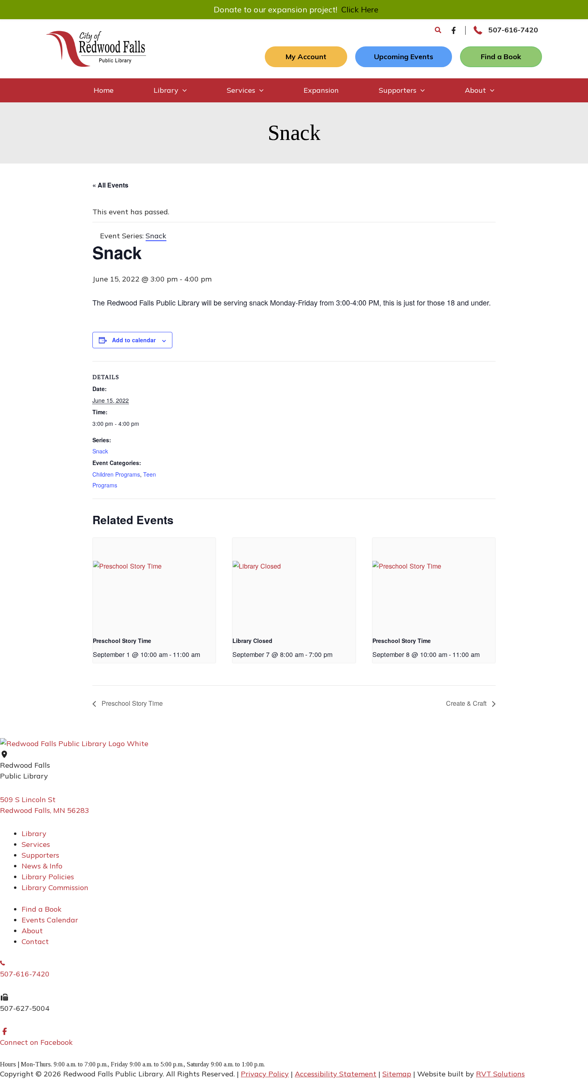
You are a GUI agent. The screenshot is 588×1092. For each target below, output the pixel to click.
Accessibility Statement (335, 1073)
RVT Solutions (500, 1073)
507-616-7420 (513, 29)
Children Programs (116, 474)
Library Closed (252, 641)
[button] (438, 30)
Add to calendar (134, 340)
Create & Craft (467, 703)
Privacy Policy (265, 1073)
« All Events (110, 185)
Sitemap (396, 1073)
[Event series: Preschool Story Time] (203, 654)
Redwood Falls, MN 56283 (44, 810)
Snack (100, 451)
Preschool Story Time (122, 641)
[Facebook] (453, 30)
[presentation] (154, 584)
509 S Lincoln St (28, 799)
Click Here (359, 9)
